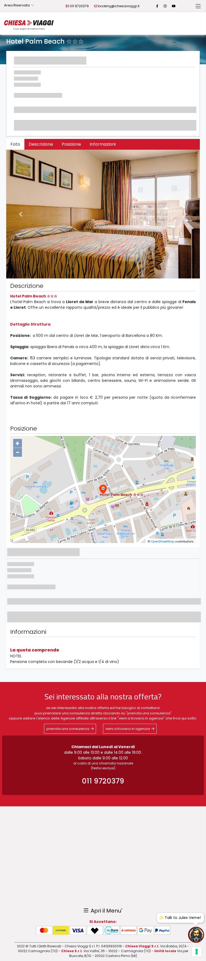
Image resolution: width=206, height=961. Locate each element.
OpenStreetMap (162, 541)
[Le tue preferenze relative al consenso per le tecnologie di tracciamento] (197, 952)
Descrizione (41, 144)
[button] (20, 214)
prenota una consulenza (67, 728)
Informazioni (103, 144)
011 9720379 (79, 6)
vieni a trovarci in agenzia (127, 728)
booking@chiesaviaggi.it (118, 6)
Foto (15, 144)
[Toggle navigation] (198, 6)
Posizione (71, 144)
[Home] (29, 25)
